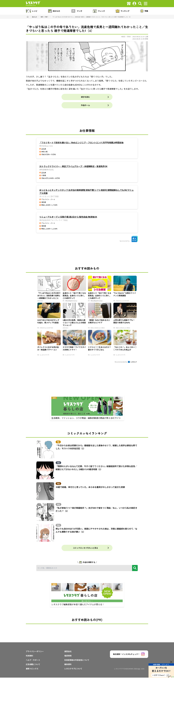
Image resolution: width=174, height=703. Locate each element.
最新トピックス (32, 668)
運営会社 (67, 651)
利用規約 (29, 655)
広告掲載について (33, 664)
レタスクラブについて (73, 668)
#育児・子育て (126, 36)
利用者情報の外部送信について (76, 660)
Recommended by (121, 362)
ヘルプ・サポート (33, 660)
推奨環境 (67, 655)
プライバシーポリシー (35, 651)
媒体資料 (67, 664)
